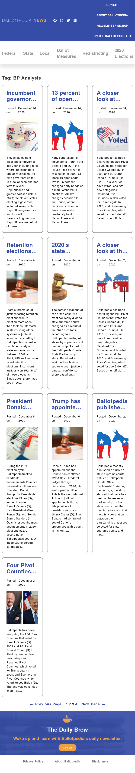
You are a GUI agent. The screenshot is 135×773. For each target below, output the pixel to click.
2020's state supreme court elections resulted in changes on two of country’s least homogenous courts (66, 248)
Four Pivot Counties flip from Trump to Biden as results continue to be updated (22, 568)
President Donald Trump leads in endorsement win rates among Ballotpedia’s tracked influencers (22, 404)
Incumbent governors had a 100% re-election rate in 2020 (22, 96)
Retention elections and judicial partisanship (22, 248)
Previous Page (46, 703)
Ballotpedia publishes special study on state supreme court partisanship (112, 404)
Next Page (93, 703)
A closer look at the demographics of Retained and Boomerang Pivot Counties (112, 248)
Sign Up (67, 747)
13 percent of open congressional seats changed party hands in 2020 (67, 96)
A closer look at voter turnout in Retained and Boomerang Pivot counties (112, 96)
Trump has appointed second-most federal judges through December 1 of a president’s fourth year (67, 404)
